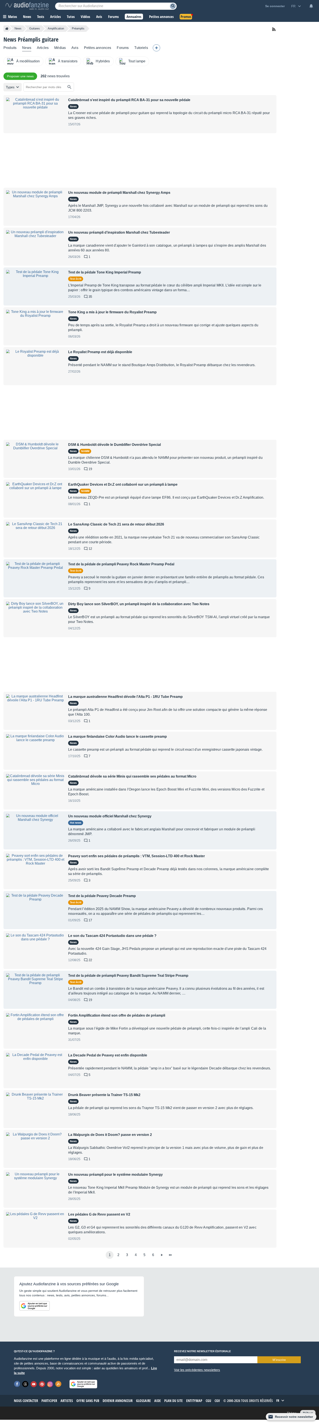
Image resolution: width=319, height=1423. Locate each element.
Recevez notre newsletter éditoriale (202, 1351)
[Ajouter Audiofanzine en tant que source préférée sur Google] (34, 1306)
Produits (9, 48)
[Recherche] (173, 6)
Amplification (56, 28)
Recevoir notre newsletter (294, 1416)
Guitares (34, 28)
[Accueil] (6, 28)
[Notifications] (311, 6)
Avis (74, 48)
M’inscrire (279, 1360)
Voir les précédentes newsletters (197, 1370)
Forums (123, 48)
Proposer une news (20, 76)
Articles (43, 48)
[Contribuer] (156, 47)
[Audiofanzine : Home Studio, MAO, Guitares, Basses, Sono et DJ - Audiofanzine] (27, 6)
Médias (60, 48)
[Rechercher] (69, 87)
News (18, 28)
